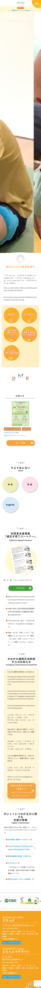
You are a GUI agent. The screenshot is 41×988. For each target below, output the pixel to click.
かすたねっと (12, 863)
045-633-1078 (12, 962)
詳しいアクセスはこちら (11, 943)
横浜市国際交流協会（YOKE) (18, 856)
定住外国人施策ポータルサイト (19, 839)
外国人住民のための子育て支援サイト (21, 790)
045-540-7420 (12, 928)
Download (20, 588)
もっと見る (21, 442)
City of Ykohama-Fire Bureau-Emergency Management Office (20, 847)
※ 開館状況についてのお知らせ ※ (21, 10)
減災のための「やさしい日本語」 (20, 879)
